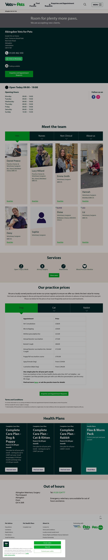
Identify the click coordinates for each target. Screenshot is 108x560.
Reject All (47, 547)
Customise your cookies (47, 551)
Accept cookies (47, 543)
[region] (34, 548)
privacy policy (11, 555)
